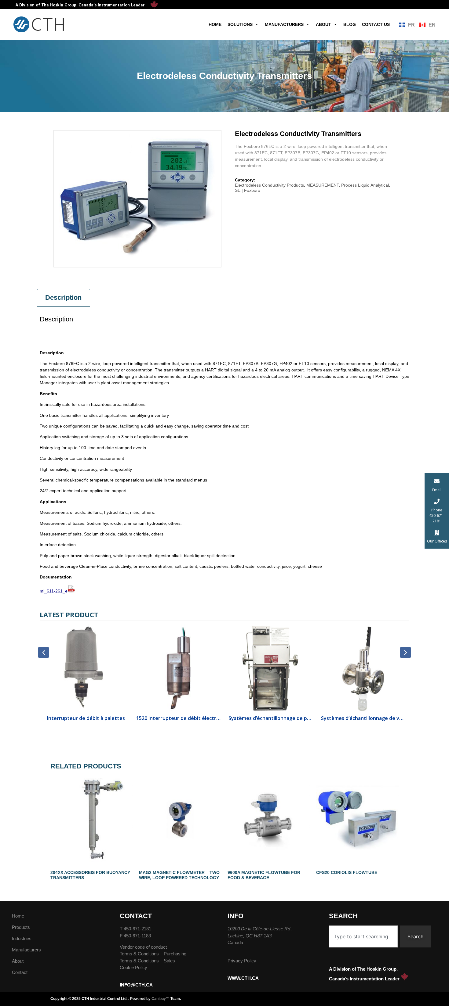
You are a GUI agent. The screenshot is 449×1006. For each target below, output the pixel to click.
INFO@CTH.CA (136, 984)
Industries (21, 938)
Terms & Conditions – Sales (147, 960)
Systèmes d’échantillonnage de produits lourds (270, 718)
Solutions (240, 24)
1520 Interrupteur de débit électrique (178, 718)
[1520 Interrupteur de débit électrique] (178, 668)
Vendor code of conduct (143, 947)
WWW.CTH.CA (243, 978)
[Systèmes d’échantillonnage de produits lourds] (271, 668)
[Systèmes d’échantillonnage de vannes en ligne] (363, 668)
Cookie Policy (133, 967)
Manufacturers (284, 24)
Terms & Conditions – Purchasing (153, 953)
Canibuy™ (160, 999)
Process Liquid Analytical (365, 185)
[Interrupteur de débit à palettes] (86, 668)
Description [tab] (63, 297)
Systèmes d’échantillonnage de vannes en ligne (363, 718)
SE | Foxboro (247, 190)
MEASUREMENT (322, 185)
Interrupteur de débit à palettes (86, 718)
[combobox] (363, 936)
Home (215, 24)
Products (21, 927)
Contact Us (376, 24)
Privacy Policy (242, 960)
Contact (19, 972)
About (323, 24)
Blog (349, 24)
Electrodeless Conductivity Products (269, 185)
